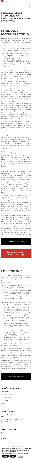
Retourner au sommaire (16, 242)
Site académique (5, 391)
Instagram (3, 436)
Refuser (13, 456)
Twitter (3, 433)
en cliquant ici (24, 453)
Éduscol (3, 424)
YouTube (3, 438)
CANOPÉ (3, 403)
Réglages (21, 456)
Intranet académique (6, 397)
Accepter (5, 456)
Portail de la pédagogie (7, 394)
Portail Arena (4, 400)
